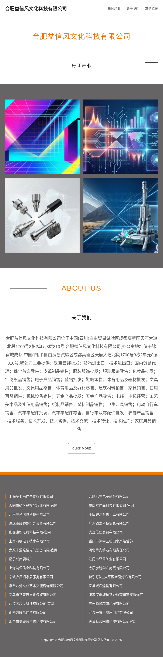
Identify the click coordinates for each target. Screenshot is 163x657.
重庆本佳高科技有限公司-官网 (111, 505)
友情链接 (151, 8)
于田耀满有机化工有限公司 (109, 514)
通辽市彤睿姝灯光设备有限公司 (32, 523)
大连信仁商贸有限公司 (106, 532)
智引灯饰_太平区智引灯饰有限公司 (115, 577)
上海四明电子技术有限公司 (29, 541)
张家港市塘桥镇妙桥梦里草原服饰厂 (116, 595)
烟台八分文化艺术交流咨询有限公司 (36, 586)
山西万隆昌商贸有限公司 (27, 612)
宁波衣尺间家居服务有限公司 (31, 577)
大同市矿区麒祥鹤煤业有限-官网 (33, 505)
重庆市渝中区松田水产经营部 (111, 541)
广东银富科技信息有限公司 (109, 523)
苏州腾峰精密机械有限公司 (109, 604)
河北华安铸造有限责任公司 (109, 550)
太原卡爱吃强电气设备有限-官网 (33, 550)
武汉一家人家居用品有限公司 (111, 612)
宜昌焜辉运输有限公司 (106, 586)
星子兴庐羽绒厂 (21, 559)
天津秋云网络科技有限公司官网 (112, 621)
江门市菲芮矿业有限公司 (107, 559)
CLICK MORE (81, 448)
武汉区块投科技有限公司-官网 (31, 604)
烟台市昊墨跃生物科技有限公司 (32, 621)
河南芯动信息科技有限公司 (29, 514)
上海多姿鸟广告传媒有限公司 (31, 496)
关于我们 (132, 8)
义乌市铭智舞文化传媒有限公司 (32, 595)
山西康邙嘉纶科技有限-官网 (30, 532)
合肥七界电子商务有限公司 (109, 496)
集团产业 (114, 8)
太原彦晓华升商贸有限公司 (109, 568)
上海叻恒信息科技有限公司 (29, 568)
